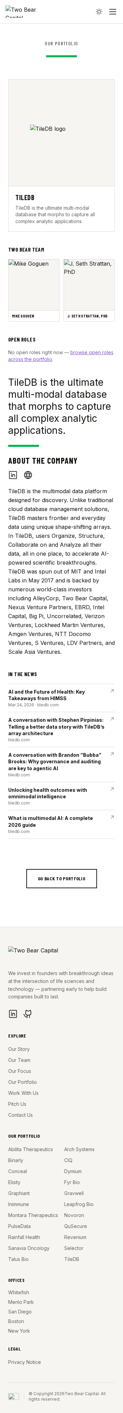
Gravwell (74, 1193)
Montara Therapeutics (33, 1215)
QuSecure (75, 1226)
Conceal (17, 1171)
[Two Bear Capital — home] (29, 11)
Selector (73, 1248)
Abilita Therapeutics (30, 1149)
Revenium (75, 1237)
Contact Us (20, 1115)
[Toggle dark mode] (99, 11)
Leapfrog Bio (79, 1204)
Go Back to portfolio (61, 878)
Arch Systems (79, 1149)
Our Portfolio (22, 1082)
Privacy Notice (24, 1362)
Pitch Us (17, 1104)
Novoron (74, 1215)
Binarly (15, 1160)
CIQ (68, 1160)
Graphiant (19, 1193)
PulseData (19, 1226)
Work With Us (23, 1093)
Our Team (19, 1060)
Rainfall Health (24, 1237)
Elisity (14, 1182)
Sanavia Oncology (29, 1248)
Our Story (19, 1049)
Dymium (73, 1171)
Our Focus (19, 1071)
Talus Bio (18, 1259)
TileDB (71, 1259)
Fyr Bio (72, 1182)
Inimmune (18, 1204)
